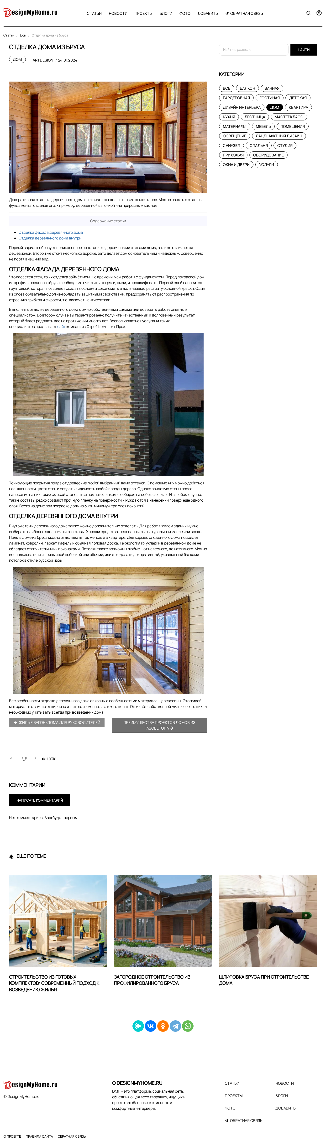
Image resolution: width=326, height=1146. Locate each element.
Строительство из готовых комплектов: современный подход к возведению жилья (54, 983)
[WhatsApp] (188, 1026)
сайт (61, 326)
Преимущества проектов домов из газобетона (159, 725)
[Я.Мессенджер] (138, 1026)
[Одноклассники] (163, 1026)
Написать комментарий (39, 800)
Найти (304, 49)
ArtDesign (43, 60)
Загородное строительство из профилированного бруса (152, 980)
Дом (17, 59)
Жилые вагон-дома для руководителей (59, 722)
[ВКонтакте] (150, 1026)
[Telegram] (175, 1026)
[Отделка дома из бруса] (108, 137)
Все (226, 88)
